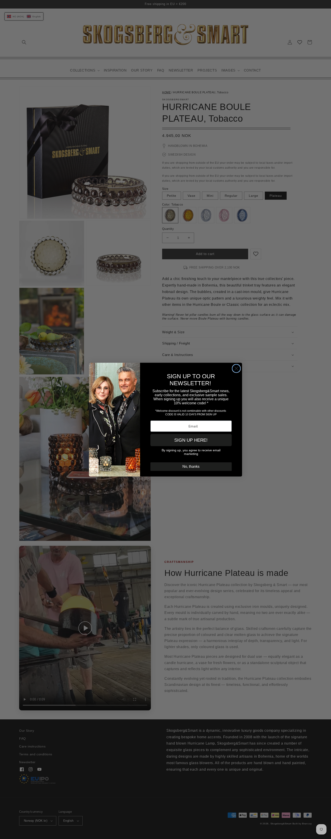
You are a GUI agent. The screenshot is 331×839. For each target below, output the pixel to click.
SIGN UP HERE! (191, 440)
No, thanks (191, 466)
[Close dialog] (236, 368)
